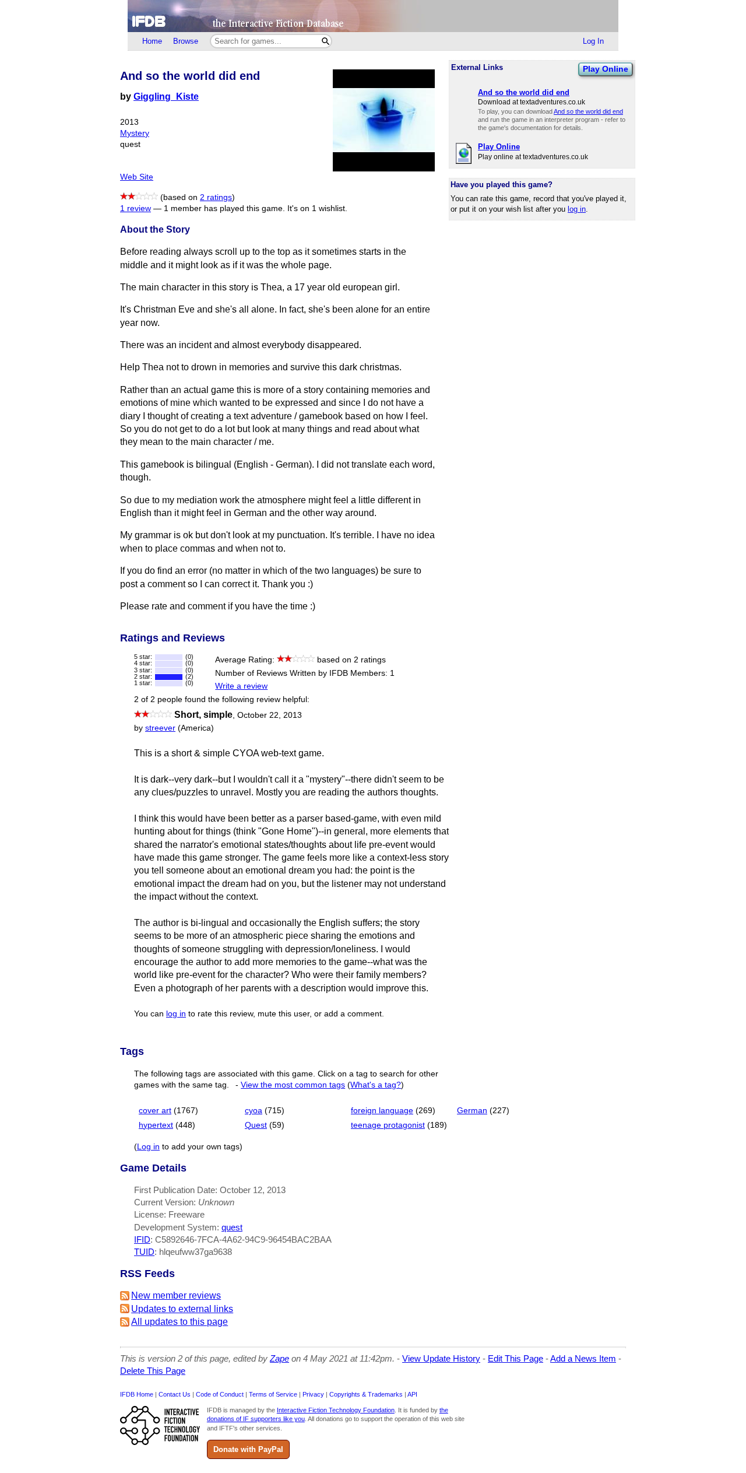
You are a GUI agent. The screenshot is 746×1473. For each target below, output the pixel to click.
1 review (135, 208)
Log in (148, 1146)
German (472, 1110)
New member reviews (176, 1295)
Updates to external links (182, 1309)
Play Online (605, 68)
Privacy (313, 1394)
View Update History (441, 1358)
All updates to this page (179, 1322)
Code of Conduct (220, 1394)
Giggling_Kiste (166, 96)
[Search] (325, 41)
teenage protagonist (388, 1125)
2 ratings (216, 197)
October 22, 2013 (269, 715)
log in (577, 209)
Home (152, 41)
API (412, 1394)
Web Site (136, 177)
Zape (279, 1358)
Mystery (134, 133)
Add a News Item (583, 1358)
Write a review (241, 686)
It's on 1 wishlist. (317, 208)
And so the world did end (588, 111)
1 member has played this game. (224, 208)
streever (160, 728)
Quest (256, 1125)
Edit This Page (515, 1358)
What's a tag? (375, 1085)
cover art (155, 1110)
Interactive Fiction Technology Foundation (336, 1410)
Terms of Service (273, 1394)
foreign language (382, 1110)
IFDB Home (136, 1394)
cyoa (253, 1110)
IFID (142, 1239)
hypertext (156, 1125)
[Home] (373, 16)
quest (231, 1227)
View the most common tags (293, 1085)
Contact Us (175, 1394)
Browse (185, 41)
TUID (144, 1252)
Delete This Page (152, 1371)
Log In (593, 41)
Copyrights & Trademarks (366, 1394)
